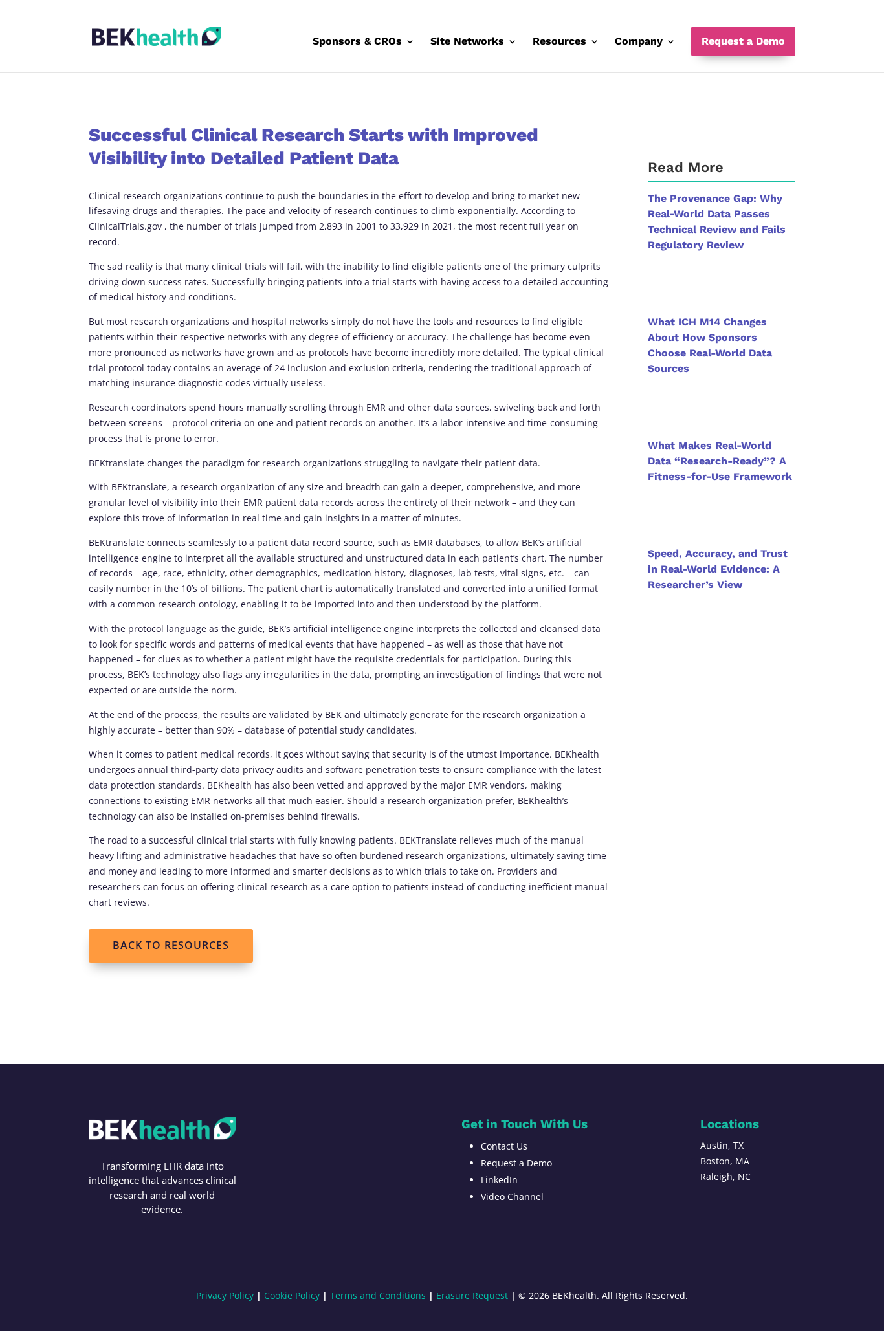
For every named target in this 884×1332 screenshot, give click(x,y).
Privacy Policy (225, 1295)
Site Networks (467, 42)
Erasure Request (472, 1295)
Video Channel (512, 1196)
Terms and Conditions (378, 1295)
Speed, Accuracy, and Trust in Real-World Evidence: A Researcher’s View (718, 569)
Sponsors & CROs (357, 42)
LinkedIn (499, 1180)
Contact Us (504, 1146)
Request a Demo (743, 41)
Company (639, 42)
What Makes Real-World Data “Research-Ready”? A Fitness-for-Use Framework (720, 461)
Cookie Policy (292, 1295)
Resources (559, 42)
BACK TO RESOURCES (171, 945)
